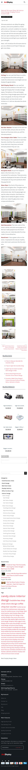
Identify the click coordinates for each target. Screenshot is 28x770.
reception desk (13, 621)
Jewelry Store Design (8, 531)
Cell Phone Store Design (9, 541)
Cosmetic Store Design (6, 16)
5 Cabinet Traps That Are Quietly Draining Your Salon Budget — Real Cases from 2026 (13, 567)
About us (3, 698)
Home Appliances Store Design (11, 518)
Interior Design (6, 493)
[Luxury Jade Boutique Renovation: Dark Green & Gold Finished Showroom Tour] (3, 574)
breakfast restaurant (12, 635)
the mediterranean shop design (14, 611)
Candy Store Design (8, 523)
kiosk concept (15, 653)
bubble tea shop (17, 600)
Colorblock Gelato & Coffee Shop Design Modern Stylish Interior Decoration (21, 347)
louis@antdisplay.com (7, 685)
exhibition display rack (18, 651)
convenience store (12, 637)
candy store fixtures (7, 645)
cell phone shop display (16, 625)
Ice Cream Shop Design (9, 553)
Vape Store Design (8, 510)
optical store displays (11, 639)
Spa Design (6, 497)
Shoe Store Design (8, 525)
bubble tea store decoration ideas (15, 631)
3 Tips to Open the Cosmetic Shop (15, 366)
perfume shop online (12, 643)
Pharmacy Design (8, 538)
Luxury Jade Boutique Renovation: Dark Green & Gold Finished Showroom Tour (14, 575)
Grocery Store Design (9, 520)
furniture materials (16, 633)
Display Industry (6, 488)
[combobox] (14, 473)
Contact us (4, 701)
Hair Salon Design (8, 503)
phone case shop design (13, 623)
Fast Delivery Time (6, 724)
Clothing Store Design (9, 533)
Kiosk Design (5, 483)
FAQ (2, 707)
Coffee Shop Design (8, 556)
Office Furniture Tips (8, 491)
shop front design (14, 615)
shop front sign (6, 619)
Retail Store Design (7, 506)
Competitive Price (6, 733)
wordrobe (12, 649)
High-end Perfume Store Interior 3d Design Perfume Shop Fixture (7, 347)
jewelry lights (15, 619)
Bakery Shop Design (8, 546)
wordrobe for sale (20, 649)
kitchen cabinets (6, 651)
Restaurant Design (7, 544)
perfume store (5, 633)
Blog (2, 710)
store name (21, 617)
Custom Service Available (8, 727)
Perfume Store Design (9, 513)
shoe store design (9, 603)
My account (4, 704)
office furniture (6, 653)
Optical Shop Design (8, 528)
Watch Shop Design (8, 515)
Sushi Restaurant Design (10, 548)
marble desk (22, 643)
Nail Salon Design (8, 500)
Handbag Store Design (9, 508)
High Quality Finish (6, 721)
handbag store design (19, 627)
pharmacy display (6, 629)
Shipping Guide (5, 713)
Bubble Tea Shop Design (10, 551)
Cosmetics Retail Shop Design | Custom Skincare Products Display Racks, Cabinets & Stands (15, 380)
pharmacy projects (7, 627)
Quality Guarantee (6, 730)
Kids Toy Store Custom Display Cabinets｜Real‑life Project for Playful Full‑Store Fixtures (13, 584)
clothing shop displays (13, 647)
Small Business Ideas (8, 480)
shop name (14, 617)
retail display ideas (15, 613)
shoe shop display (12, 641)
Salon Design (6, 495)
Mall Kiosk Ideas (6, 486)
